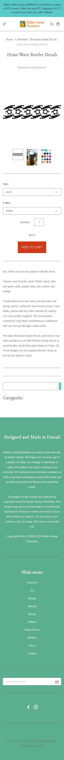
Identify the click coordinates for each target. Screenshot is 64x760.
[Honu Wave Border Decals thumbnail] (17, 154)
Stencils (32, 606)
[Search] (60, 386)
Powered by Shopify (31, 745)
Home (9, 39)
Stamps (32, 598)
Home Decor (32, 629)
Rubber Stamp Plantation (42, 740)
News (32, 645)
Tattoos (32, 621)
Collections (21, 39)
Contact (32, 653)
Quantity (25, 222)
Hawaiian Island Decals (43, 39)
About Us (32, 582)
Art (32, 590)
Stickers (32, 637)
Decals (32, 614)
